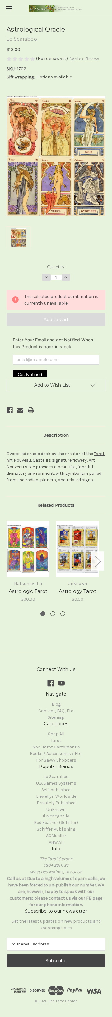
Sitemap (56, 717)
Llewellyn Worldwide (56, 796)
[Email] (20, 410)
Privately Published (56, 803)
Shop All (56, 734)
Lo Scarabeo (56, 776)
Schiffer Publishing (56, 829)
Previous (8, 560)
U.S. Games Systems (56, 783)
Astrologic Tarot (28, 591)
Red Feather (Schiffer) (56, 822)
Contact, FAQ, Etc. (56, 710)
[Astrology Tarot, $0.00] (77, 549)
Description (56, 435)
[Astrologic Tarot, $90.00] (28, 549)
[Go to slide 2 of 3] (52, 613)
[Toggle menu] (8, 8)
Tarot (56, 740)
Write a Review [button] (84, 59)
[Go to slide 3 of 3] (62, 613)
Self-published (56, 789)
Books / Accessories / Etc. (56, 753)
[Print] (31, 410)
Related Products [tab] (56, 505)
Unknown (56, 809)
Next (97, 560)
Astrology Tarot (77, 591)
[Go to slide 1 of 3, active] (42, 613)
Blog (56, 704)
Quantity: (56, 266)
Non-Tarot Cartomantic (56, 747)
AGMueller (56, 835)
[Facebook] (10, 410)
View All (56, 842)
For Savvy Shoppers (56, 760)
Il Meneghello (56, 816)
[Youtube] (61, 683)
